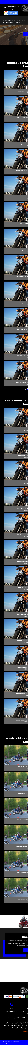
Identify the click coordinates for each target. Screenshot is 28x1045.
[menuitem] (6, 18)
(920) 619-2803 (11, 1011)
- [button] (2, 963)
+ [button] (2, 961)
